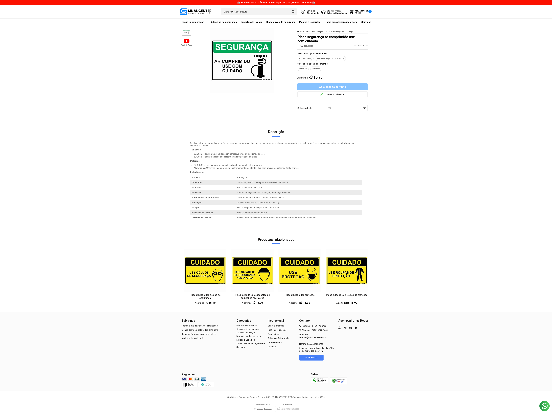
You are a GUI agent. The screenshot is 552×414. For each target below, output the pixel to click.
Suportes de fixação (245, 332)
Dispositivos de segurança (248, 336)
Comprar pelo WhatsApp (334, 94)
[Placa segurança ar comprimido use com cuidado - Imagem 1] (186, 32)
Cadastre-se (341, 13)
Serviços (240, 347)
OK (364, 108)
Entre (329, 13)
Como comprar (275, 342)
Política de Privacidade (278, 338)
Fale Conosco (311, 358)
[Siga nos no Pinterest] (350, 328)
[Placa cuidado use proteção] (299, 277)
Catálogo (272, 346)
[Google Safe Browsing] (338, 381)
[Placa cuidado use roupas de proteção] (347, 277)
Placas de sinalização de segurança (339, 32)
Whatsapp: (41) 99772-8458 (314, 330)
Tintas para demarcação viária (250, 343)
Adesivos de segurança (247, 329)
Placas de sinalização (314, 32)
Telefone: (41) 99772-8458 (313, 326)
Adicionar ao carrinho (332, 87)
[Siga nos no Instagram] (345, 328)
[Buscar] (293, 11)
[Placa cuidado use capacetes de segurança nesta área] (252, 277)
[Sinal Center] (195, 12)
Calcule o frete (304, 108)
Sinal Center (363, 46)
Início (302, 32)
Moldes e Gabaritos (245, 340)
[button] (186, 42)
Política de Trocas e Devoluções (277, 332)
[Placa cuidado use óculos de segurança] (205, 277)
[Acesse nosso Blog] (356, 328)
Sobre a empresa (276, 325)
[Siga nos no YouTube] (339, 328)
